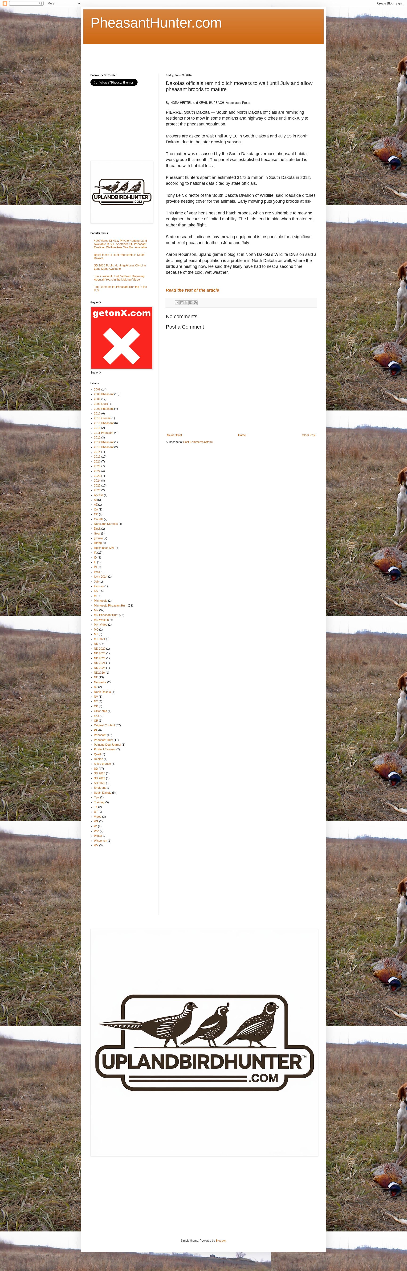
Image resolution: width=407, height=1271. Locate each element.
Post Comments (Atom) (198, 442)
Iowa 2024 (100, 576)
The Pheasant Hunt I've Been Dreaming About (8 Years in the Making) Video (119, 278)
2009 (97, 399)
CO (96, 514)
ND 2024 (100, 663)
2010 (97, 413)
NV (96, 696)
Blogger (221, 1240)
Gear (97, 533)
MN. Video (100, 624)
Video (98, 816)
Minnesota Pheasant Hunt (110, 605)
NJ (96, 687)
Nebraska (100, 682)
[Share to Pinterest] (195, 302)
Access (98, 495)
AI (95, 500)
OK (96, 706)
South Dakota (102, 792)
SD (96, 768)
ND (96, 644)
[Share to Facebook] (190, 302)
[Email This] (177, 302)
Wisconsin (100, 840)
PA (96, 730)
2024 (97, 480)
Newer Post (174, 435)
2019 (97, 456)
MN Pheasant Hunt (106, 615)
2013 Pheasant (104, 447)
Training (99, 802)
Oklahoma (100, 711)
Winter (98, 835)
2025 (97, 485)
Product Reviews (105, 749)
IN (95, 567)
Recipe (98, 759)
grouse (98, 538)
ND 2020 (100, 648)
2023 (97, 476)
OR (96, 720)
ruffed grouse (102, 763)
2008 (97, 389)
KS (96, 591)
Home (242, 435)
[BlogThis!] (181, 302)
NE (96, 677)
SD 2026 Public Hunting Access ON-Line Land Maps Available (120, 267)
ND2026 (99, 672)
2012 (97, 437)
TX (96, 807)
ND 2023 (100, 658)
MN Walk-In (101, 620)
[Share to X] (186, 302)
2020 (97, 461)
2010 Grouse (102, 418)
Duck (97, 528)
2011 (97, 428)
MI (95, 596)
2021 (97, 466)
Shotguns (100, 787)
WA (96, 821)
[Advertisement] (176, 54)
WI (95, 826)
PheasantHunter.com (156, 23)
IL (95, 562)
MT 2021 (99, 639)
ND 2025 (100, 668)
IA (95, 552)
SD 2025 (99, 778)
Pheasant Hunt (103, 740)
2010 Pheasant (104, 423)
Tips (96, 797)
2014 (97, 452)
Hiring (98, 543)
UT (96, 811)
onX (96, 716)
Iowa (97, 572)
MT (96, 634)
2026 (97, 490)
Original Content (104, 725)
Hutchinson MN (104, 548)
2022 (97, 471)
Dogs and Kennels (106, 524)
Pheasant (100, 735)
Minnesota (100, 600)
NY (96, 701)
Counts (98, 519)
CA (96, 509)
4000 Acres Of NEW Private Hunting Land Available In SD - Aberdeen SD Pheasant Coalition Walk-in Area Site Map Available (120, 244)
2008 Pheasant (104, 394)
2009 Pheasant (104, 408)
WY (96, 845)
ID (95, 557)
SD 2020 (99, 773)
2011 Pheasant (103, 432)
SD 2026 (99, 783)
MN (96, 610)
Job (96, 581)
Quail (97, 754)
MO (96, 629)
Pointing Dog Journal (107, 744)
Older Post (308, 435)
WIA (96, 831)
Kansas (99, 586)
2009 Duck (101, 404)
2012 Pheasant (104, 442)
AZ (96, 504)
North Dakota (102, 692)
